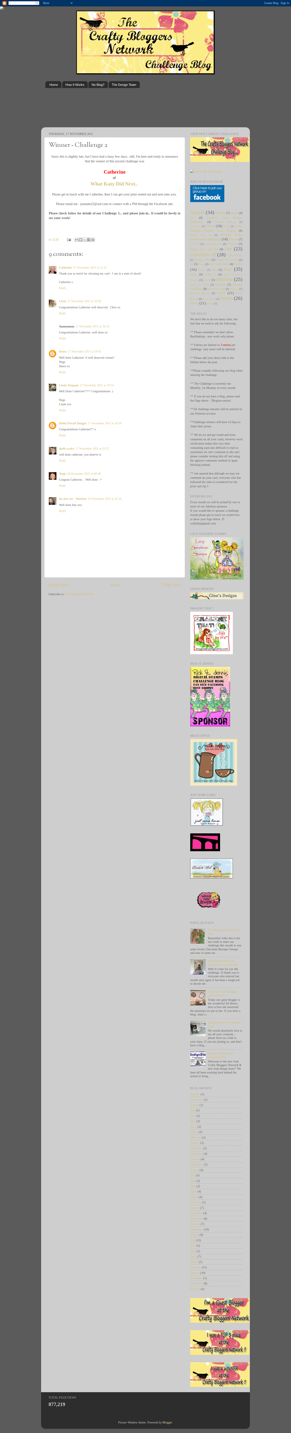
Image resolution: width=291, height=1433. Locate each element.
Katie (238, 264)
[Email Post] (69, 239)
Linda (206, 280)
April (193, 1126)
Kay (214, 269)
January (194, 1142)
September (196, 1099)
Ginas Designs (235, 255)
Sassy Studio (209, 299)
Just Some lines (218, 264)
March (194, 1132)
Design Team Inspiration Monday (216, 237)
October (195, 1094)
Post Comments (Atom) (79, 594)
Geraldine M (203, 254)
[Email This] (77, 240)
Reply (62, 288)
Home (53, 84)
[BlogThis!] (81, 240)
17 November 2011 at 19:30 (104, 423)
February (195, 1137)
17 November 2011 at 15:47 (90, 267)
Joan (201, 264)
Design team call (201, 235)
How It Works (74, 84)
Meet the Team (199, 284)
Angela (197, 212)
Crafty (226, 226)
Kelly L (210, 274)
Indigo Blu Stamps (227, 259)
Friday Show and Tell (204, 249)
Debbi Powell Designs (72, 423)
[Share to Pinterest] (93, 240)
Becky (234, 213)
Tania (194, 303)
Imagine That (202, 259)
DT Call (194, 244)
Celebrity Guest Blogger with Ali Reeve (222, 993)
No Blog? (98, 84)
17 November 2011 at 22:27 (92, 448)
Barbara (220, 213)
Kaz (228, 269)
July (192, 1110)
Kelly (193, 274)
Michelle (220, 284)
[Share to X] (85, 240)
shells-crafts (66, 448)
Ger (228, 248)
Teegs (62, 473)
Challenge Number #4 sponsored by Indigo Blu (223, 962)
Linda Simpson (69, 385)
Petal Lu (234, 289)
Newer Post (58, 584)
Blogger (167, 1422)
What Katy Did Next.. (114, 184)
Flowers (232, 243)
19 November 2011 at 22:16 (104, 498)
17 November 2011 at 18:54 (97, 385)
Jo (191, 264)
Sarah (221, 293)
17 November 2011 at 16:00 (84, 301)
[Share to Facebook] (89, 240)
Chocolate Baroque (225, 222)
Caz (192, 217)
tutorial (210, 303)
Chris (62, 301)
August (194, 1105)
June (193, 1115)
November (196, 1153)
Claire (210, 226)
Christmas (195, 226)
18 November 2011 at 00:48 (84, 473)
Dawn (62, 351)
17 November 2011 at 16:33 (92, 326)
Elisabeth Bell (213, 243)
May (193, 1121)
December (196, 1148)
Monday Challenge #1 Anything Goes (221, 1055)
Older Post (171, 584)
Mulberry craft (216, 288)
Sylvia (226, 298)
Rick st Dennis (200, 293)
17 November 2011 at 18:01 (84, 351)
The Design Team (124, 84)
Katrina (202, 270)
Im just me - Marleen (72, 498)
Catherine (65, 267)
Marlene (224, 279)
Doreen (233, 239)
